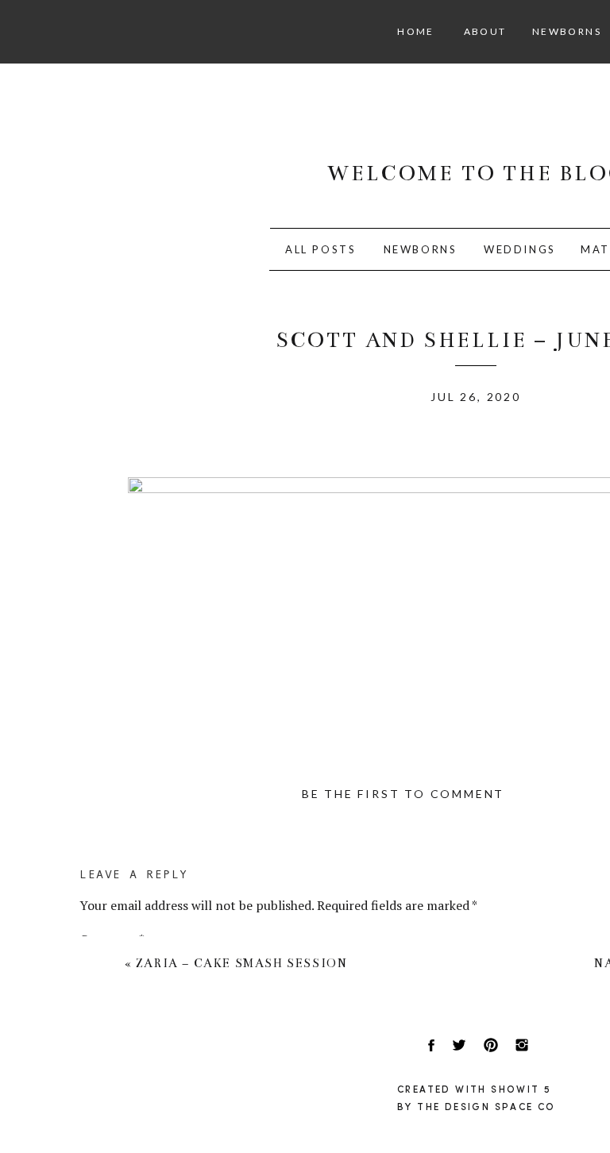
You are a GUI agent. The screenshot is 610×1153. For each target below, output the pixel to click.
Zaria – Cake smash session (242, 963)
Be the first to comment (403, 793)
